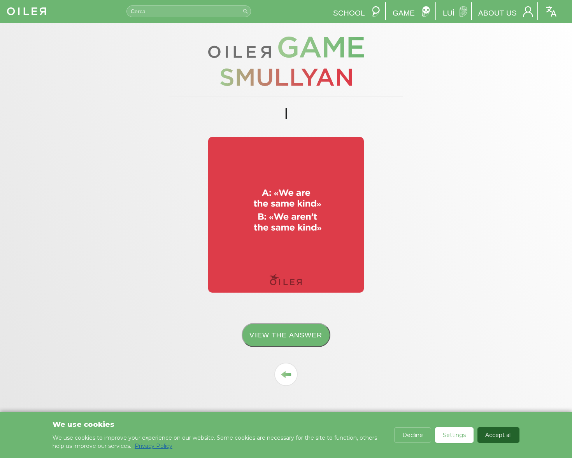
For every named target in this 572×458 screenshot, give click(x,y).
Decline (412, 435)
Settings (454, 435)
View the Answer (285, 335)
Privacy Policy (153, 445)
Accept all (498, 435)
